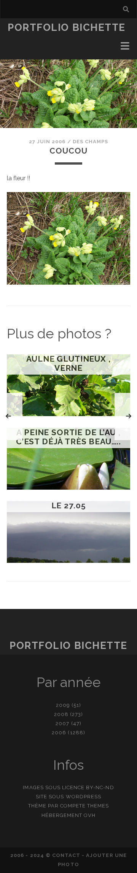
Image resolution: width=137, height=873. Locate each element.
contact (66, 855)
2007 (62, 723)
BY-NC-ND (100, 787)
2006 (59, 732)
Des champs (90, 141)
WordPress (83, 796)
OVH (90, 815)
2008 (61, 714)
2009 (63, 705)
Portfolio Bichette (67, 27)
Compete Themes (84, 806)
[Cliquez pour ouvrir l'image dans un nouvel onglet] (68, 282)
